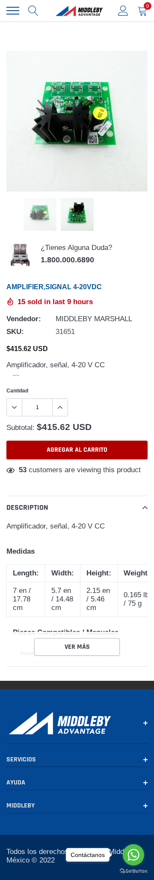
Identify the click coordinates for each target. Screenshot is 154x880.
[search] (33, 10)
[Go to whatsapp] (133, 854)
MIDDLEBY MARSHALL (94, 319)
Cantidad (17, 390)
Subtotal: (20, 428)
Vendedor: (23, 319)
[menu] (12, 10)
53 (23, 470)
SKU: (15, 332)
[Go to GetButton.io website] (133, 871)
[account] (123, 10)
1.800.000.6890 (67, 260)
